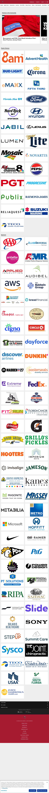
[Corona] (36, 71)
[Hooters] (12, 454)
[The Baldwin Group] (36, 285)
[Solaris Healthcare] (12, 622)
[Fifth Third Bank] (36, 85)
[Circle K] (36, 328)
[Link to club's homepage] (2, 1)
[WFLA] (12, 169)
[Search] (45, 2)
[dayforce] (36, 342)
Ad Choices (24, 733)
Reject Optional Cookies (42, 790)
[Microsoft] (12, 524)
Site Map (24, 731)
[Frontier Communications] (36, 211)
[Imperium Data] (36, 454)
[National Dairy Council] (12, 342)
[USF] (36, 678)
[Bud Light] (12, 71)
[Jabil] (12, 127)
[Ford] (36, 99)
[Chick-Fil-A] (12, 313)
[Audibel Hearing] (36, 271)
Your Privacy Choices (24, 735)
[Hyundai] (36, 113)
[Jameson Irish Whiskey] (36, 468)
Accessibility (24, 727)
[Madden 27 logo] (12, 370)
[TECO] (12, 225)
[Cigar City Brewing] (36, 313)
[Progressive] (36, 183)
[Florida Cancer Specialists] (36, 412)
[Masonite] (12, 496)
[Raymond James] (36, 197)
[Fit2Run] (12, 412)
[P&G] (36, 552)
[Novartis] (36, 155)
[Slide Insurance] (36, 608)
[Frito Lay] (12, 426)
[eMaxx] (12, 85)
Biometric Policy (24, 729)
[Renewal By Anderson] (36, 580)
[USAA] (12, 678)
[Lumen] (12, 141)
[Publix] (12, 197)
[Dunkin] (36, 356)
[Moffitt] (36, 524)
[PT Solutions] (12, 580)
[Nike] (12, 538)
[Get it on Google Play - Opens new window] (28, 712)
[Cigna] (12, 328)
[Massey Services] (36, 496)
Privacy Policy (24, 723)
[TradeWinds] (36, 510)
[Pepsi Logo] (36, 169)
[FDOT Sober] (36, 398)
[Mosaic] (12, 155)
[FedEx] (36, 384)
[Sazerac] (36, 594)
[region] (24, 787)
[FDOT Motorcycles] (12, 398)
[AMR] (36, 257)
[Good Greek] (12, 440)
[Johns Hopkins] (12, 482)
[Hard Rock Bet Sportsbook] (12, 113)
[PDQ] (12, 552)
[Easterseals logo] (36, 370)
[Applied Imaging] (12, 271)
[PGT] (12, 183)
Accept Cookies (32, 790)
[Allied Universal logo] (36, 243)
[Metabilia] (12, 510)
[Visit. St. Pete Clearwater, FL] (12, 692)
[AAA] (12, 243)
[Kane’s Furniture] (36, 482)
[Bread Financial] (36, 299)
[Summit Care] (36, 636)
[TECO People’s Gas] (12, 664)
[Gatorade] (36, 426)
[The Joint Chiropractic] (36, 650)
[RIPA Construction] (12, 594)
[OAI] (36, 538)
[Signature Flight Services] (12, 608)
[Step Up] (12, 636)
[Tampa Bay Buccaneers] (24, 717)
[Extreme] (12, 384)
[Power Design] (36, 566)
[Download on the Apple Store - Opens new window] (20, 712)
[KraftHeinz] (12, 468)
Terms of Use (24, 725)
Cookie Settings (4, 790)
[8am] (12, 57)
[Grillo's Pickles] (36, 440)
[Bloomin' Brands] (12, 299)
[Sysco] (12, 650)
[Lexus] (36, 127)
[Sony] (36, 622)
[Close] (47, 782)
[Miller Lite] (36, 141)
